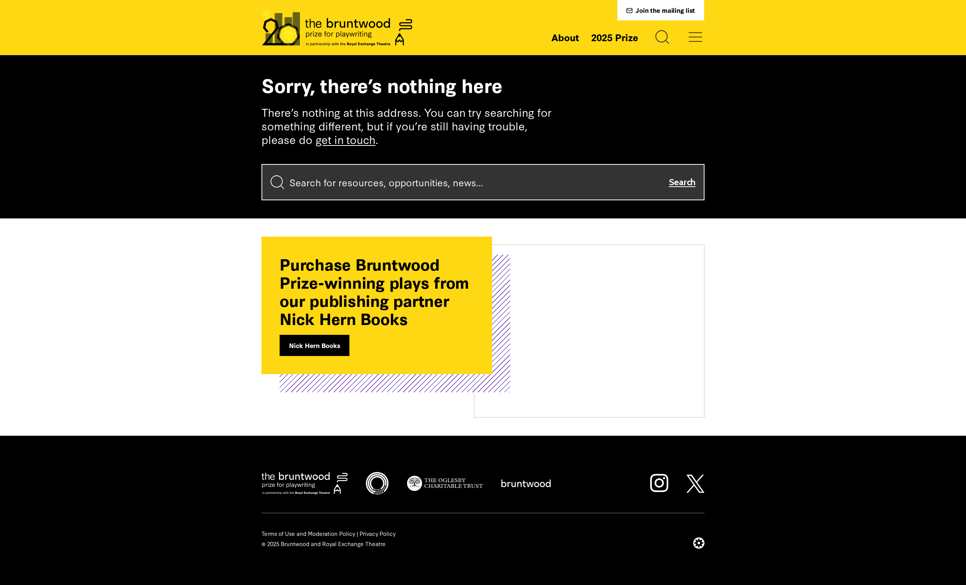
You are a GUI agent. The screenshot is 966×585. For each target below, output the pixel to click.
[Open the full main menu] (695, 37)
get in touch (345, 139)
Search (682, 181)
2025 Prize (614, 37)
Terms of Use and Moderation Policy (308, 533)
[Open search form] (662, 37)
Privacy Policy (377, 533)
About (565, 37)
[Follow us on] (659, 483)
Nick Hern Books (314, 345)
